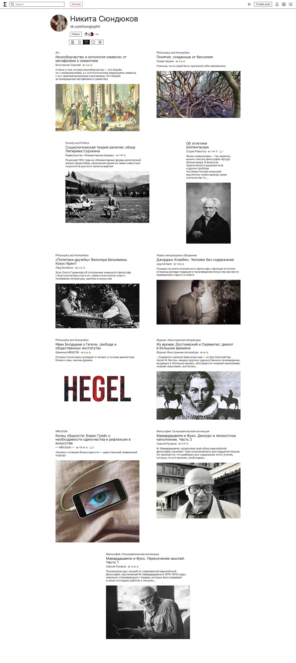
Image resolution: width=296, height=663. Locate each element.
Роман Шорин (165, 61)
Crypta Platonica (196, 151)
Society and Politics (77, 143)
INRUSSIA (61, 431)
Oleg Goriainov (64, 267)
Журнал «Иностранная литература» (179, 340)
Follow (76, 34)
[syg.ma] (5, 4)
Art (57, 52)
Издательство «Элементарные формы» (89, 155)
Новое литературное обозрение (177, 255)
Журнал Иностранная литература (177, 352)
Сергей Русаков (167, 443)
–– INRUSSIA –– (65, 447)
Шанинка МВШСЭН (67, 352)
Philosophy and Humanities (173, 52)
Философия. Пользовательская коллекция (183, 431)
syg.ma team (164, 263)
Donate (76, 4)
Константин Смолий (68, 65)
